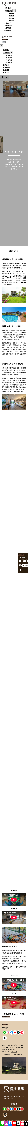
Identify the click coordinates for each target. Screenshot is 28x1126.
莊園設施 (11, 13)
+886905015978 (17, 1050)
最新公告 (8, 23)
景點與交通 (8, 25)
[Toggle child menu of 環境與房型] (14, 10)
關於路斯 (8, 8)
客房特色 (11, 16)
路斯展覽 (11, 20)
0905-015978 (10, 1046)
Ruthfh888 (14, 1048)
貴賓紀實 (8, 28)
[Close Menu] (1, 45)
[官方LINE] (4, 1030)
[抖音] (18, 1030)
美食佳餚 (11, 18)
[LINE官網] (20, 562)
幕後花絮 (8, 30)
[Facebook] (11, 1030)
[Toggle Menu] (4, 42)
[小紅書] (22, 1030)
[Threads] (5, 1036)
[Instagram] (8, 1030)
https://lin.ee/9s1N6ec (16, 1043)
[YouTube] (15, 1030)
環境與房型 (8, 11)
